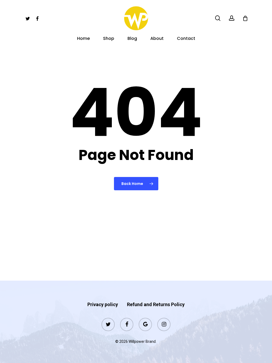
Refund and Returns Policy (156, 304)
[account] (231, 18)
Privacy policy (102, 304)
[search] (218, 18)
